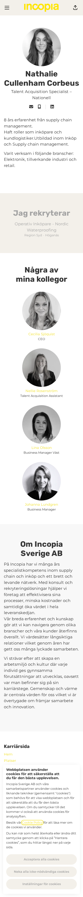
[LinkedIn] (52, 107)
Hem (8, 754)
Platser (10, 761)
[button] (75, 7)
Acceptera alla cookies (41, 859)
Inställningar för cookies (41, 884)
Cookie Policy (32, 822)
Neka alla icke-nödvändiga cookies (41, 872)
